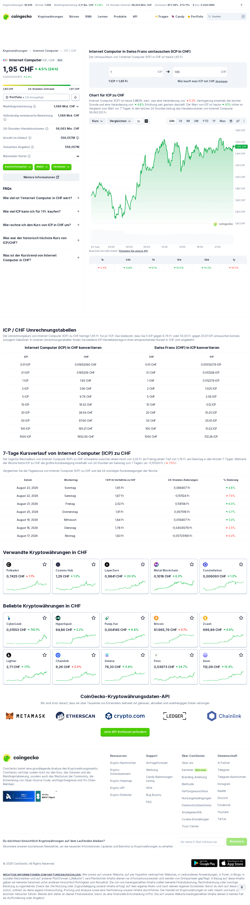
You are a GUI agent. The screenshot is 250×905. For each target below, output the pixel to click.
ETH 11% (185, 5)
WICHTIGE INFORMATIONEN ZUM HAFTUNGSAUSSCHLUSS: (42, 874)
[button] (41, 177)
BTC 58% (173, 5)
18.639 (28, 5)
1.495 (48, 5)
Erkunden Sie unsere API (133, 250)
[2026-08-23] (231, 121)
